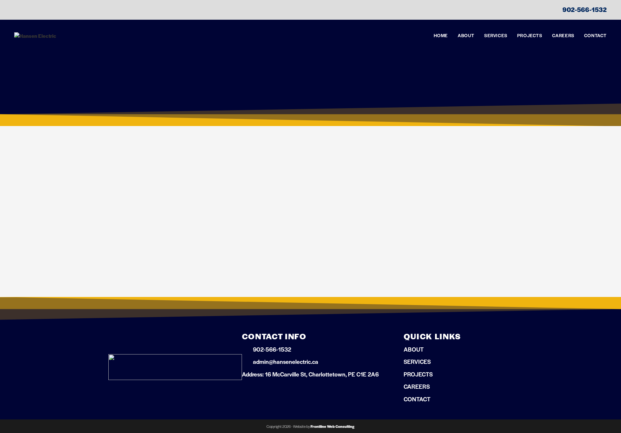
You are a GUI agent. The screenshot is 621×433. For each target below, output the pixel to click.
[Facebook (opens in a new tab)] (19, 10)
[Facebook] (247, 390)
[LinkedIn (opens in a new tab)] (30, 10)
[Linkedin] (263, 390)
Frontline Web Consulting (332, 426)
